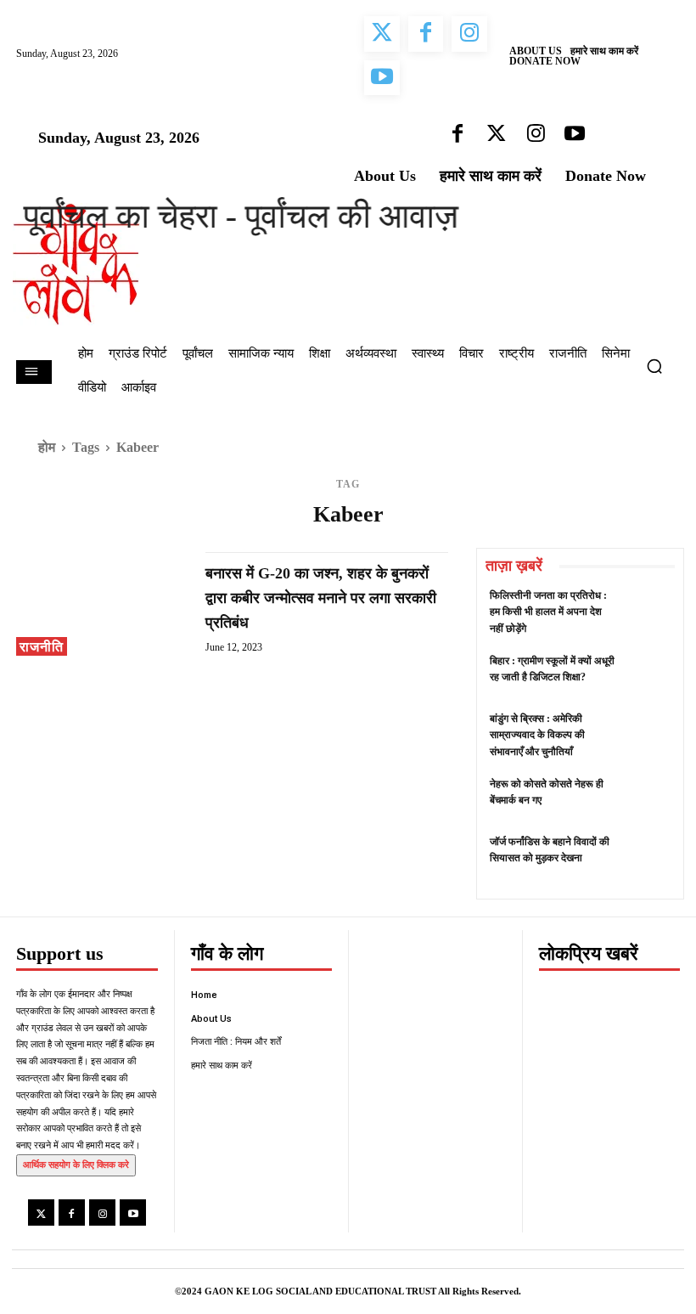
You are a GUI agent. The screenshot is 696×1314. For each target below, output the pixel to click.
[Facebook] (72, 1212)
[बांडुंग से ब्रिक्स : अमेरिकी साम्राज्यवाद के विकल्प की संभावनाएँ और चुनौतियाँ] (647, 734)
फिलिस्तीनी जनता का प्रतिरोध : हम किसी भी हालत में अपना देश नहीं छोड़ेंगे (548, 611)
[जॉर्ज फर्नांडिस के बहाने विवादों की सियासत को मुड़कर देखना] (647, 857)
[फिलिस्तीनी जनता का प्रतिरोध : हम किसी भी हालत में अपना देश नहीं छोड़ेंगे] (647, 611)
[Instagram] (102, 1212)
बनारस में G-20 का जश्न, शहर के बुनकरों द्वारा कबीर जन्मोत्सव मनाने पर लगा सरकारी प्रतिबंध (320, 598)
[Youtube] (133, 1212)
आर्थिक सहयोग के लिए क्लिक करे (76, 1164)
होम (46, 447)
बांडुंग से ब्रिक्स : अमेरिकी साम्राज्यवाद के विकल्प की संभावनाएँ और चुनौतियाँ (537, 735)
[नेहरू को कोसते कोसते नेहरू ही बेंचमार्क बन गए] (647, 799)
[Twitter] (41, 1212)
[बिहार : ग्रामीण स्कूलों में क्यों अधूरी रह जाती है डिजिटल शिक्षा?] (647, 676)
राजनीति (42, 647)
